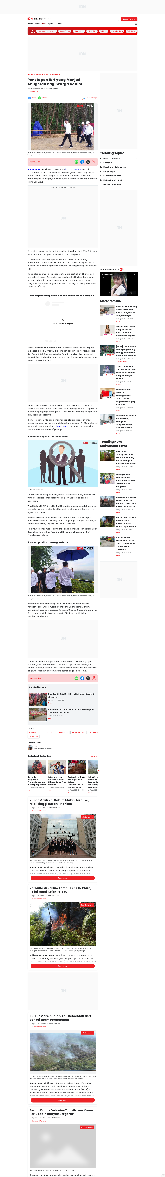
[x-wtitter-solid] (88, 162)
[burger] (136, 23)
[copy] (94, 162)
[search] (117, 19)
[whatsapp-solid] (76, 162)
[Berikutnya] (98, 770)
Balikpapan (62, 426)
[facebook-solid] (82, 162)
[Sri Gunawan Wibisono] (30, 747)
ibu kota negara (73, 169)
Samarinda (34, 169)
